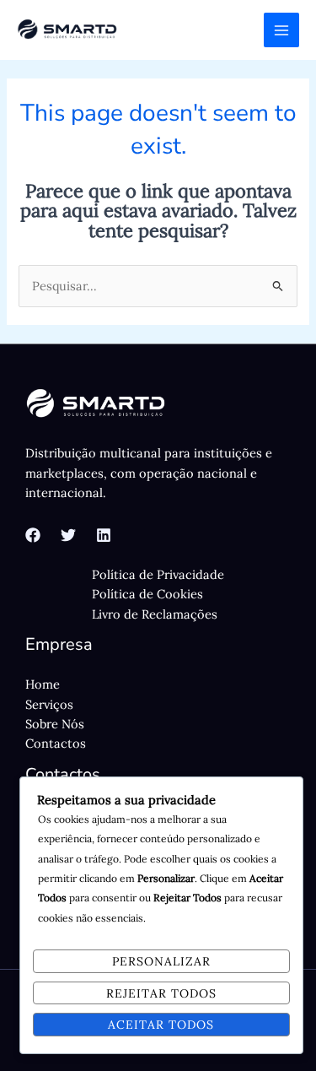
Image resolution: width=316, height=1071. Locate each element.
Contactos (55, 743)
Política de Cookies (147, 594)
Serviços (49, 704)
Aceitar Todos (161, 1024)
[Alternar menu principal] (281, 30)
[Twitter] (68, 535)
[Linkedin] (103, 535)
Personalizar (161, 961)
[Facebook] (32, 535)
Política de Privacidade (158, 574)
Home (42, 684)
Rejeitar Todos (161, 993)
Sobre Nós (54, 724)
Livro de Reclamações (154, 614)
